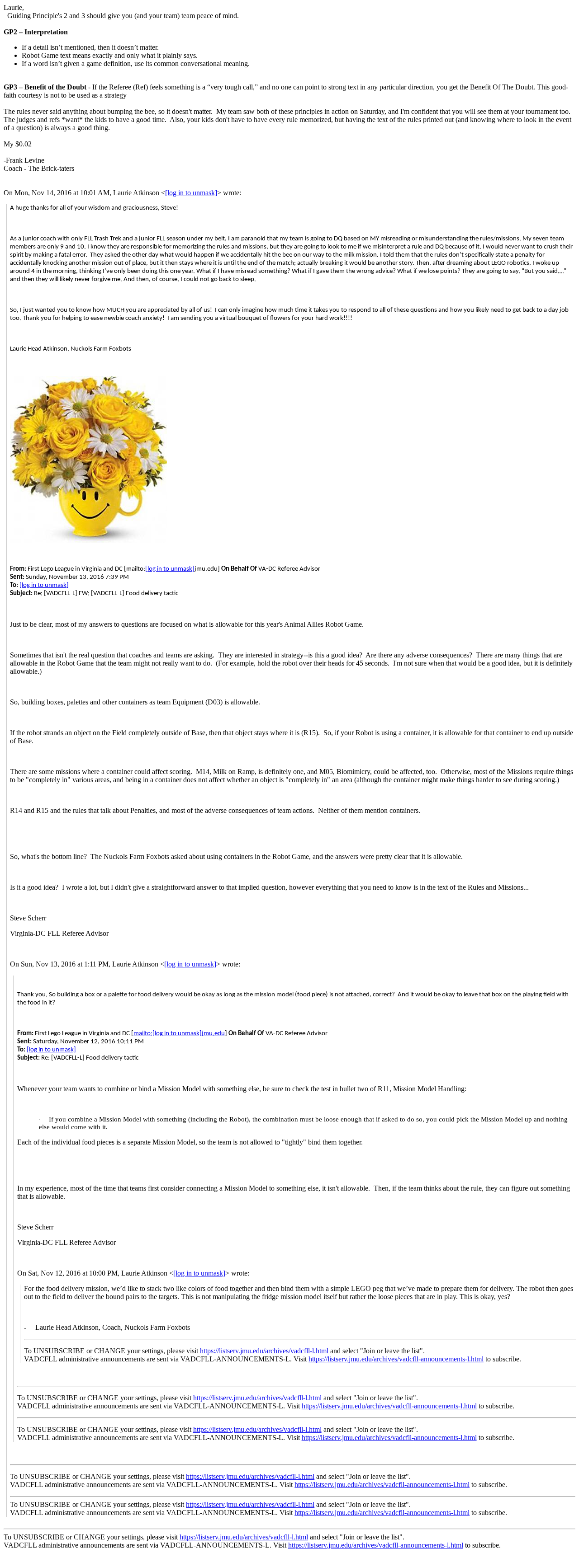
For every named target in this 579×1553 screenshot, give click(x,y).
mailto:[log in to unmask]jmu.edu (179, 1033)
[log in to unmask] (191, 193)
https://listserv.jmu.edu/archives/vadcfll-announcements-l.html (396, 1359)
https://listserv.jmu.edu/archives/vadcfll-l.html (264, 1351)
